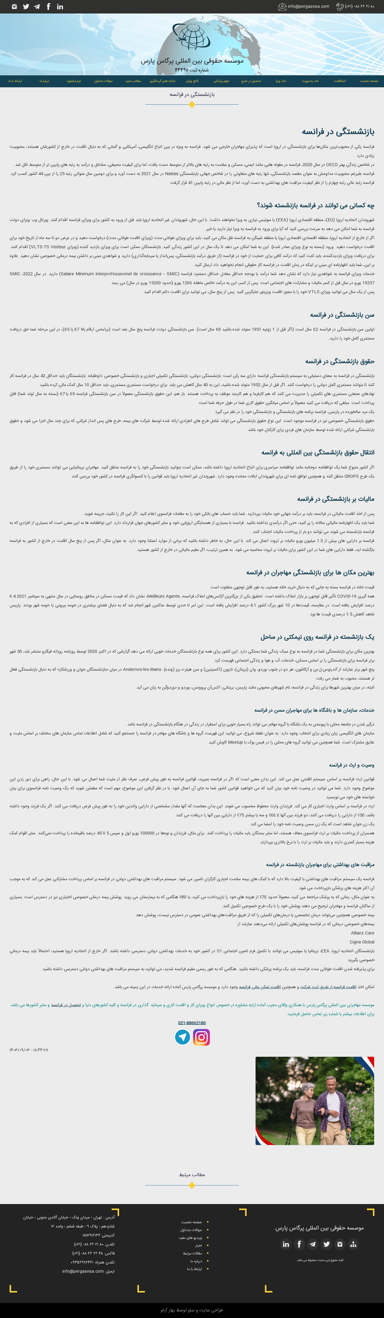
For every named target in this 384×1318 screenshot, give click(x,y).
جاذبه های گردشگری (163, 81)
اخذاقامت (340, 81)
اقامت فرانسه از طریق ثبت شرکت (328, 987)
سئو (191, 1310)
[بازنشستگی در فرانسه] (315, 1143)
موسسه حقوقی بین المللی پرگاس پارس (192, 61)
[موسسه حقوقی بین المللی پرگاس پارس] (192, 55)
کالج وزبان (192, 81)
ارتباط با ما (15, 81)
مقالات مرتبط (192, 1254)
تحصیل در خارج (251, 81)
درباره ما (44, 81)
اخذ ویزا (281, 81)
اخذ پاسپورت (310, 81)
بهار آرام (168, 1310)
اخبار (198, 1246)
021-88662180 (192, 1023)
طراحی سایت (211, 1310)
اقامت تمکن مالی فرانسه (260, 987)
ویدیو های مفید (190, 1238)
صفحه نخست (369, 81)
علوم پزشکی (221, 81)
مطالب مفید (133, 81)
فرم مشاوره (74, 81)
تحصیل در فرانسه (66, 1005)
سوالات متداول (103, 81)
